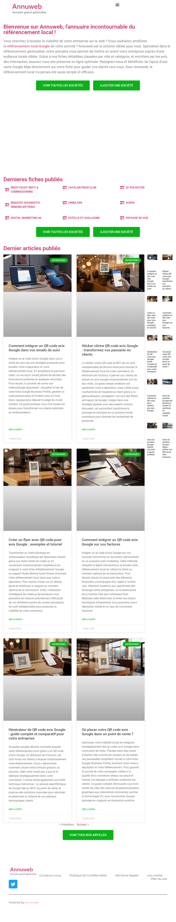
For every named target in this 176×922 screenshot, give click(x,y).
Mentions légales (127, 875)
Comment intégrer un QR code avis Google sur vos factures (110, 542)
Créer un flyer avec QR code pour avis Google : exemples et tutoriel (35, 542)
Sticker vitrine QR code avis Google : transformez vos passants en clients (110, 350)
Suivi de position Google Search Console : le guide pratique (151, 447)
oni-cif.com (32, 902)
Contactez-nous (50, 875)
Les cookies (155, 875)
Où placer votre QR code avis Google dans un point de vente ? (107, 732)
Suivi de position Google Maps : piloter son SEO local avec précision (167, 448)
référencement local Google (28, 46)
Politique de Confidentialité (88, 875)
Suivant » (83, 824)
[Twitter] (13, 884)
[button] (117, 4)
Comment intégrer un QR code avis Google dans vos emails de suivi (37, 348)
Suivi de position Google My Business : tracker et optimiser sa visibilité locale (167, 406)
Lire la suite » (16, 429)
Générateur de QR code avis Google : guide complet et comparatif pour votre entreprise (37, 734)
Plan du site (159, 878)
